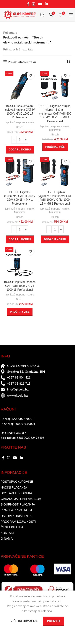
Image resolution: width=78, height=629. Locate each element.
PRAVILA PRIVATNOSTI (17, 510)
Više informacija (24, 621)
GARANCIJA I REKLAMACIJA (21, 499)
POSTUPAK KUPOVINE (17, 481)
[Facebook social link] (28, 4)
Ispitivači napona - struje (19, 122)
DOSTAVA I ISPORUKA (16, 493)
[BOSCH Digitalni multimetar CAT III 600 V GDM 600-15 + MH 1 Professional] (19, 172)
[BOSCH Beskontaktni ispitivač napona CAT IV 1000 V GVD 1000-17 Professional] (19, 86)
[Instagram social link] (34, 4)
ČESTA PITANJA (12, 527)
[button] (20, 149)
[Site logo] (19, 14)
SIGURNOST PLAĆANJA (18, 504)
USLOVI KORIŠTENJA (16, 516)
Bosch (19, 127)
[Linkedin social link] (46, 4)
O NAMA (7, 538)
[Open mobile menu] (71, 14)
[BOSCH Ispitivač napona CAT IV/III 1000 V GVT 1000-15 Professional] (19, 262)
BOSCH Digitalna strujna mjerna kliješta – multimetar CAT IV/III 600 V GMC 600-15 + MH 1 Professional (55, 114)
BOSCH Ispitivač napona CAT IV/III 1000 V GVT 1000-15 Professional (20, 285)
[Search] (42, 14)
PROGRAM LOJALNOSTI (18, 521)
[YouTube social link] (40, 4)
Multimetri (55, 130)
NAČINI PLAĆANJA (14, 487)
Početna (9, 32)
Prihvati (53, 621)
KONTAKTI (8, 533)
